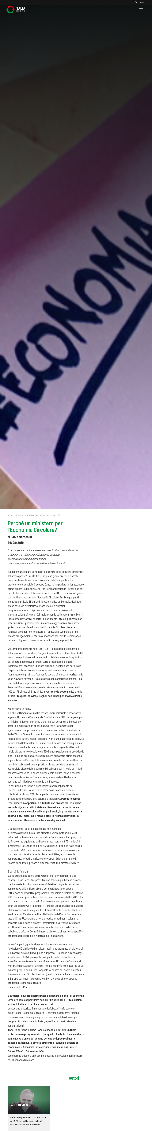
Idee (10, 515)
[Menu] (140, 9)
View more (29, 1100)
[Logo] (17, 10)
